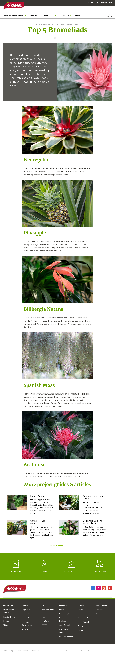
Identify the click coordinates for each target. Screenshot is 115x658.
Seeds (61, 610)
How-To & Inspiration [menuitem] (13, 16)
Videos (5, 625)
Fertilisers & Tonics (66, 614)
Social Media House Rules (104, 651)
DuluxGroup (36, 651)
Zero (79, 614)
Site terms (90, 651)
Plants (25, 605)
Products (63, 605)
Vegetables (26, 610)
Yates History (8, 651)
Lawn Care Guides (47, 610)
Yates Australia (22, 651)
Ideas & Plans (8, 605)
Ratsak (80, 630)
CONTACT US (93, 3)
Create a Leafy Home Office (93, 497)
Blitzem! (81, 626)
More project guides (56, 545)
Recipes (6, 621)
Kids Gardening (9, 617)
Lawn (43, 605)
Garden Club (101, 605)
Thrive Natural (83, 622)
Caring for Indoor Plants (38, 522)
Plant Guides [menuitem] (49, 16)
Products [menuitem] (33, 16)
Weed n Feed (83, 618)
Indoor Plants (37, 496)
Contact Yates (101, 614)
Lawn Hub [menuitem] (65, 16)
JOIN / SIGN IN (106, 3)
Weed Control (64, 625)
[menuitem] (106, 3)
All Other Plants (28, 629)
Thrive (80, 610)
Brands (81, 605)
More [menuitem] (77, 16)
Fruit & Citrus (27, 614)
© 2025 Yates (70, 651)
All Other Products (66, 637)
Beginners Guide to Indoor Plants (92, 522)
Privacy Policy (80, 651)
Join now (99, 610)
